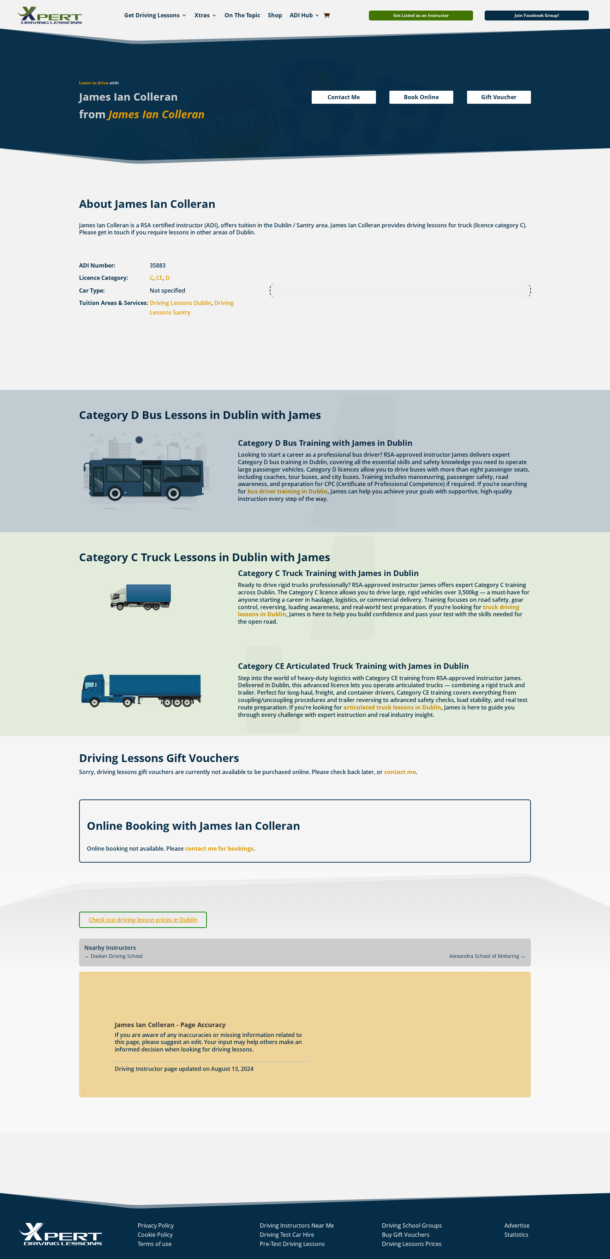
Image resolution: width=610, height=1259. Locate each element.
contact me (400, 772)
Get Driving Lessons (152, 15)
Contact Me (344, 97)
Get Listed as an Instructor (421, 15)
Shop (275, 15)
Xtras (202, 15)
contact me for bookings (219, 848)
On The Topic (242, 15)
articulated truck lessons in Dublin (392, 707)
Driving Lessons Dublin (180, 303)
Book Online (421, 97)
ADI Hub (301, 15)
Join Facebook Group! (537, 15)
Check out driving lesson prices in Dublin (143, 920)
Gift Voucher (498, 97)
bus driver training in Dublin (287, 491)
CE (159, 278)
